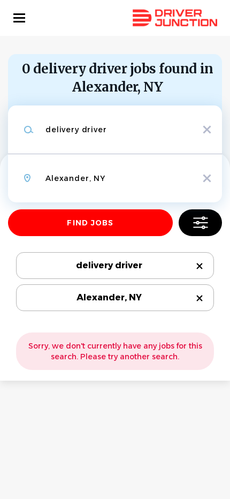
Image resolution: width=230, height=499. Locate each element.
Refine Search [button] (200, 222)
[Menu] (19, 17)
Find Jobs (90, 223)
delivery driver (109, 265)
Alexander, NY (109, 297)
